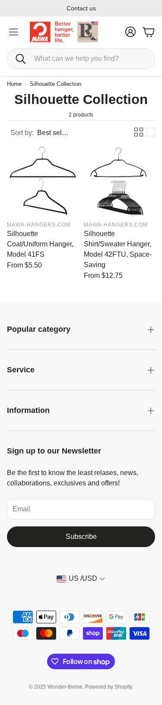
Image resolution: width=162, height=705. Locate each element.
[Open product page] (43, 181)
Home (14, 84)
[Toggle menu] (13, 31)
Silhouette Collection (55, 84)
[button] (81, 59)
